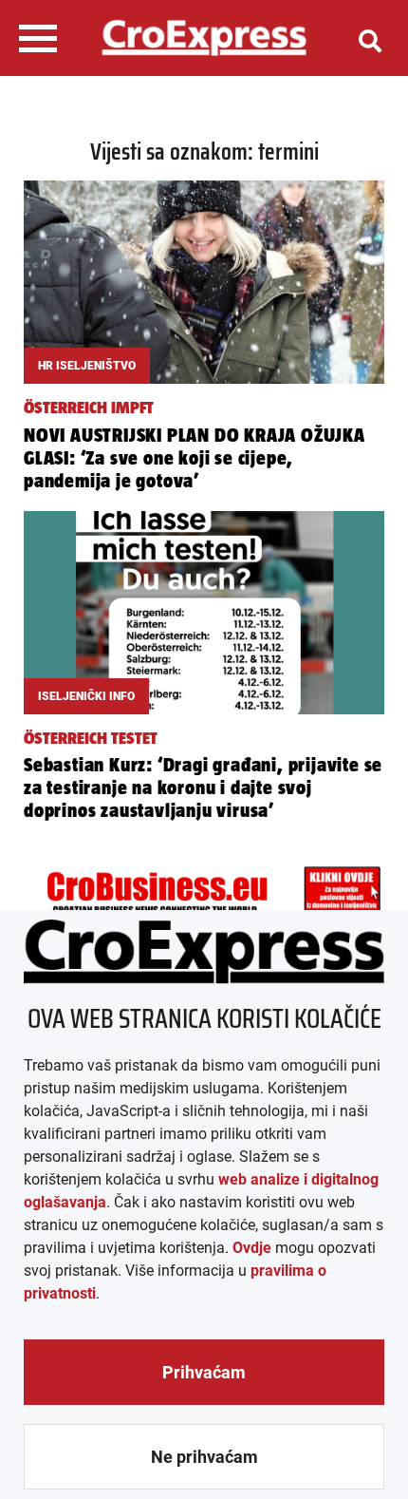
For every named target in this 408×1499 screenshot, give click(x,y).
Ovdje (251, 1248)
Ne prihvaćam (204, 1457)
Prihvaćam (204, 1372)
